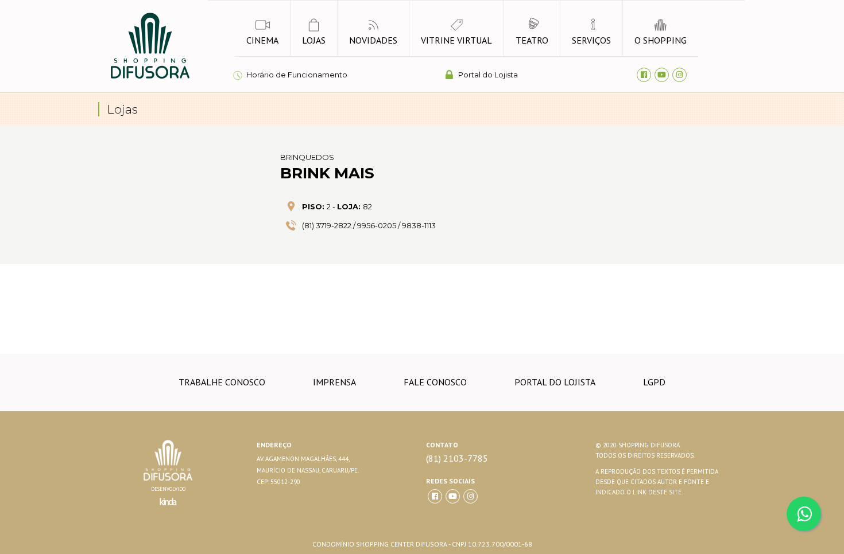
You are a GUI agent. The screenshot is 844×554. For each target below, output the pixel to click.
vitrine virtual (456, 40)
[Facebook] (644, 75)
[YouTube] (662, 75)
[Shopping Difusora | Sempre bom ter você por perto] (150, 76)
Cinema (262, 40)
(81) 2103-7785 (457, 458)
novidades (373, 40)
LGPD (654, 382)
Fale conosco (435, 382)
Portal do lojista (554, 382)
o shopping (660, 40)
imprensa (334, 382)
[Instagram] (679, 75)
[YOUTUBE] (453, 496)
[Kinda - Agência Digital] (168, 508)
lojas (314, 40)
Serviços (591, 40)
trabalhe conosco (222, 382)
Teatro (532, 40)
